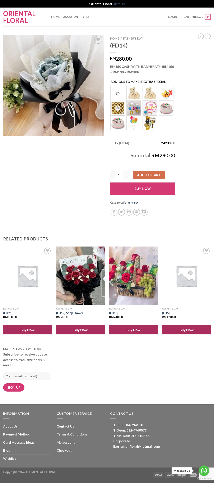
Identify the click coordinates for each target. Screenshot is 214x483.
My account (66, 442)
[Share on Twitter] (121, 212)
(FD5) (166, 313)
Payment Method (16, 434)
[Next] (211, 293)
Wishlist (9, 458)
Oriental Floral (19, 17)
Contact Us (65, 426)
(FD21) (8, 313)
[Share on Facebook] (114, 212)
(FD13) (113, 313)
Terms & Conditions (72, 434)
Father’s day (133, 38)
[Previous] (3, 293)
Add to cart (149, 175)
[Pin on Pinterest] (136, 212)
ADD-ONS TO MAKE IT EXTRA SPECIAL (138, 81)
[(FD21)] (27, 276)
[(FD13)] (133, 276)
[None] (118, 93)
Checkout (64, 450)
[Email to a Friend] (129, 212)
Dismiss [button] (119, 4)
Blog (6, 450)
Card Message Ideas (18, 442)
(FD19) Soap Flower (69, 313)
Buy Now (143, 188)
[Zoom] (9, 130)
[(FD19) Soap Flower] (80, 276)
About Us (10, 426)
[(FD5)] (186, 276)
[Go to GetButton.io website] (204, 478)
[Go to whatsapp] (204, 470)
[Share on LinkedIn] (144, 212)
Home (55, 16)
